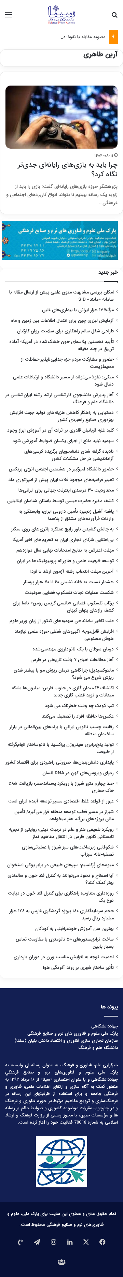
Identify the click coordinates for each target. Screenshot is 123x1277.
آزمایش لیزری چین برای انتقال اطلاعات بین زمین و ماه (62, 320)
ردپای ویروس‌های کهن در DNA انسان (78, 773)
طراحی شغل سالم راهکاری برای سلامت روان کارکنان (65, 331)
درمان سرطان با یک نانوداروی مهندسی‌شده (73, 649)
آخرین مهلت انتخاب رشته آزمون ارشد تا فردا (72, 571)
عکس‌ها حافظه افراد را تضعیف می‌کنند (78, 716)
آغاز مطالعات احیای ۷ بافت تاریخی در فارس (72, 659)
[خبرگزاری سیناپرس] (61, 15)
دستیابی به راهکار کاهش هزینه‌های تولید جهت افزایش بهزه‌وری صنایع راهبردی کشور (62, 416)
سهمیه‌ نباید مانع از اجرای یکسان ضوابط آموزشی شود (63, 441)
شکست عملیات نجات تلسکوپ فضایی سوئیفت (69, 592)
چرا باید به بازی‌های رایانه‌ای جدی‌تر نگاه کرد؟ (68, 170)
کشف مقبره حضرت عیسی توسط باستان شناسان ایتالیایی (60, 501)
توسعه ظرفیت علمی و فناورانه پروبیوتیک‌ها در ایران (65, 561)
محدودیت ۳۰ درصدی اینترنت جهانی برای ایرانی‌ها (66, 490)
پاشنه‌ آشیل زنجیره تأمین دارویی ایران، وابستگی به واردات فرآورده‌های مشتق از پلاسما (66, 515)
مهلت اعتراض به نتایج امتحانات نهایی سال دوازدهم (65, 550)
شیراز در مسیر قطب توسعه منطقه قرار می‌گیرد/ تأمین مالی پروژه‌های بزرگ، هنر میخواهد (64, 815)
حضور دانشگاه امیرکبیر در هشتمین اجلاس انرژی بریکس (61, 469)
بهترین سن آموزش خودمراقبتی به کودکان (74, 928)
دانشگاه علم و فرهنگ (98, 1047)
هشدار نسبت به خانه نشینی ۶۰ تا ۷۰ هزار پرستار (68, 582)
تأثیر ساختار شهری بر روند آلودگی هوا (78, 967)
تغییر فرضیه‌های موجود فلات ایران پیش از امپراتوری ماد (61, 479)
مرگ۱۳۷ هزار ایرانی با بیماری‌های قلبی (78, 310)
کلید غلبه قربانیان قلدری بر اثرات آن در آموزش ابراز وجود (60, 430)
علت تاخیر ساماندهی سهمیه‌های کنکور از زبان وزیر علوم (62, 621)
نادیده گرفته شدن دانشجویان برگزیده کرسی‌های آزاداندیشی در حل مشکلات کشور (69, 455)
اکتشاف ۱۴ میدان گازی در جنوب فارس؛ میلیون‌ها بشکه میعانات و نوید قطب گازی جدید (63, 692)
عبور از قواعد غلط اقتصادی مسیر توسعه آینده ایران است (61, 801)
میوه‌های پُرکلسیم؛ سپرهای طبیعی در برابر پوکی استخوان (60, 865)
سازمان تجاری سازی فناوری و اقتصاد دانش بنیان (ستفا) (66, 1040)
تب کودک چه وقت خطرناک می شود (79, 705)
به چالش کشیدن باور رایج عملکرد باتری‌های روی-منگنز (62, 529)
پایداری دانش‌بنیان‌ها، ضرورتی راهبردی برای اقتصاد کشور (59, 762)
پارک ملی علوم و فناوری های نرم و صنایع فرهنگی (72, 1033)
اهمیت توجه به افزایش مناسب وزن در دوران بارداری (64, 957)
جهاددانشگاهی (104, 1026)
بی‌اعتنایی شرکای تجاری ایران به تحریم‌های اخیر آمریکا (63, 539)
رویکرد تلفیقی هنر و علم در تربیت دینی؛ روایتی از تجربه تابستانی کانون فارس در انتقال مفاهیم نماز (61, 833)
